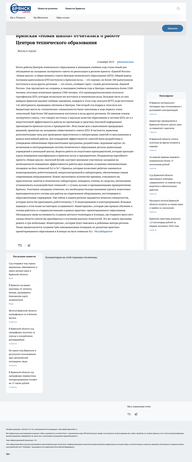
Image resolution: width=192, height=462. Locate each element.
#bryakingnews (103, 231)
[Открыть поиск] (178, 8)
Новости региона (47, 8)
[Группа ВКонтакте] (129, 414)
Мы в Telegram (17, 17)
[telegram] (30, 245)
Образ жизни (63, 17)
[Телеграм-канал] (136, 414)
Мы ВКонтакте (40, 17)
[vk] (20, 245)
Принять (173, 28)
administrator (125, 61)
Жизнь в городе (27, 50)
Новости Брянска (75, 8)
